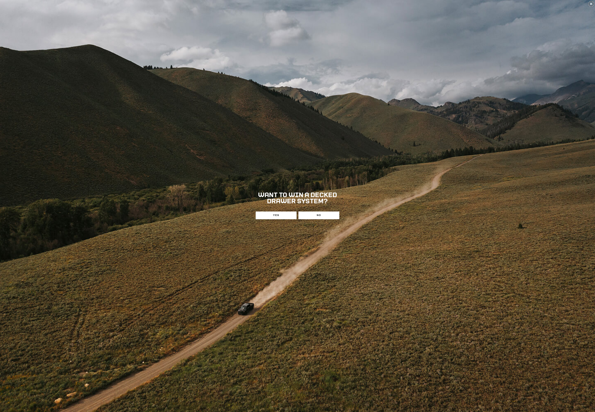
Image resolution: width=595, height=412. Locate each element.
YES (276, 215)
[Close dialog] (591, 4)
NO (319, 215)
